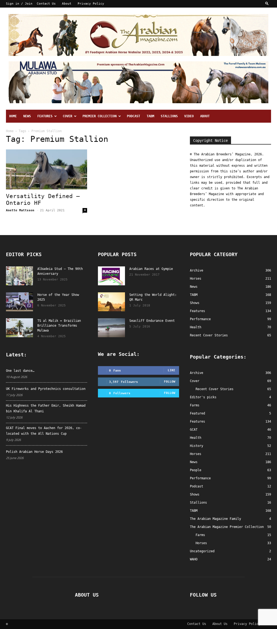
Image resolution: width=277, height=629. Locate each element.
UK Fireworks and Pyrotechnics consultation (45, 389)
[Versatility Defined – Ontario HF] (46, 169)
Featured (197, 413)
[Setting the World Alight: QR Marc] (111, 301)
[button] (267, 3)
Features (44, 116)
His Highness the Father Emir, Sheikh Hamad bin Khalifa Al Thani (45, 408)
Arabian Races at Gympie (151, 269)
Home (13, 116)
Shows (194, 494)
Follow (169, 381)
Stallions (169, 116)
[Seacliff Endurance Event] (111, 327)
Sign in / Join (19, 3)
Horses (195, 454)
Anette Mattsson (20, 210)
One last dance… (20, 371)
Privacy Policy (91, 3)
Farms (194, 405)
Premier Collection (100, 116)
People (195, 470)
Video (189, 116)
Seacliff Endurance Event (152, 321)
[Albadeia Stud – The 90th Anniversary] (19, 275)
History (196, 446)
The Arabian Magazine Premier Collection (227, 527)
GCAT (193, 429)
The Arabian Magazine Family (215, 519)
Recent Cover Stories (214, 389)
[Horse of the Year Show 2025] (19, 301)
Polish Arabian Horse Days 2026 (34, 452)
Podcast (133, 116)
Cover (67, 116)
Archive (196, 373)
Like (171, 370)
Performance (200, 478)
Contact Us (46, 3)
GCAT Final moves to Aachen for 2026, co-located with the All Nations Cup (44, 431)
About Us (219, 624)
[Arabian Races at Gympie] (111, 275)
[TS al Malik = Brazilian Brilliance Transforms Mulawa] (19, 327)
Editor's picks (203, 397)
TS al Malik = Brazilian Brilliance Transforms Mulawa (59, 325)
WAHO (193, 559)
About (66, 3)
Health (195, 438)
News (27, 116)
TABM (150, 116)
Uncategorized (202, 551)
